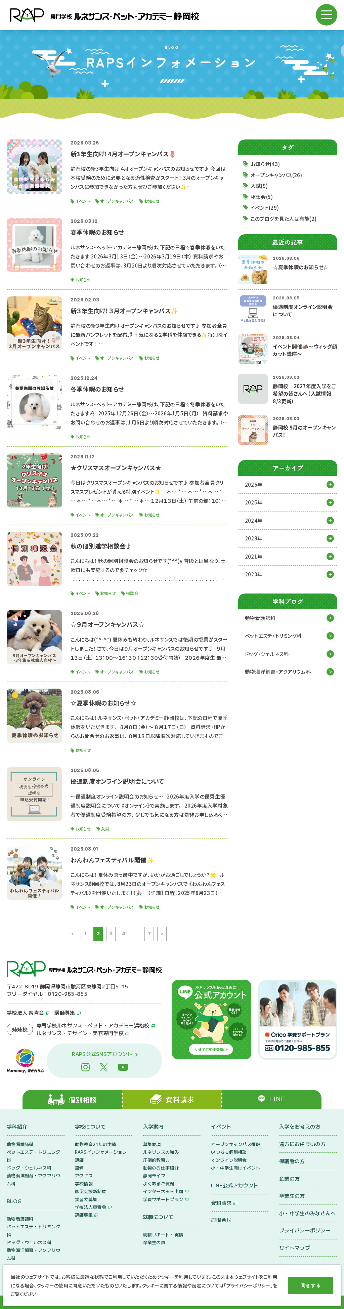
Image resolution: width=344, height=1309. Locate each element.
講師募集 (64, 1012)
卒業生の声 (154, 1242)
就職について (158, 1216)
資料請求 (221, 1202)
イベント (221, 1126)
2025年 (254, 502)
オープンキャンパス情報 (235, 1144)
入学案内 (153, 1126)
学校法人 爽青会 (25, 1012)
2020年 (254, 574)
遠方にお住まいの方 (302, 1143)
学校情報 (84, 1183)
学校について (90, 1126)
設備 (79, 1167)
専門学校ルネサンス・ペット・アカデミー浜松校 (92, 1025)
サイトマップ (294, 1247)
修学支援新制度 (90, 1191)
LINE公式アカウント (234, 1185)
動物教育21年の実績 (95, 1144)
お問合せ (221, 1219)
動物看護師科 (260, 617)
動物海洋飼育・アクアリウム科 (278, 671)
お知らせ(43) (265, 163)
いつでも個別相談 (229, 1152)
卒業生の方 (292, 1195)
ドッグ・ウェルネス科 (267, 653)
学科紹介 (17, 1126)
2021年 (254, 556)
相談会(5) (262, 196)
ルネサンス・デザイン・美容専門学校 (80, 1032)
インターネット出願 (163, 1191)
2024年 (254, 520)
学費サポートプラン (163, 1199)
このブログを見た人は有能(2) (284, 218)
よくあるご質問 (158, 1183)
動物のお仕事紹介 (161, 1167)
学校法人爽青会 (90, 1207)
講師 (79, 1160)
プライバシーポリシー (305, 1230)
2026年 (254, 484)
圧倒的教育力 (156, 1160)
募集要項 (152, 1144)
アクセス (84, 1175)
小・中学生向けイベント (235, 1167)
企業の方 (289, 1178)
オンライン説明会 (229, 1160)
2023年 (254, 538)
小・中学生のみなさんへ (307, 1213)
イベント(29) (265, 207)
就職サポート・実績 (163, 1234)
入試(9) (259, 185)
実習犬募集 (86, 1199)
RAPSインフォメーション (101, 1152)
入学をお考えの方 (299, 1126)
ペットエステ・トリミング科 (273, 635)
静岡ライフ (154, 1175)
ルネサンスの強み (161, 1152)
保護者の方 (292, 1160)
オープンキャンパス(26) (276, 174)
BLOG (14, 1200)
